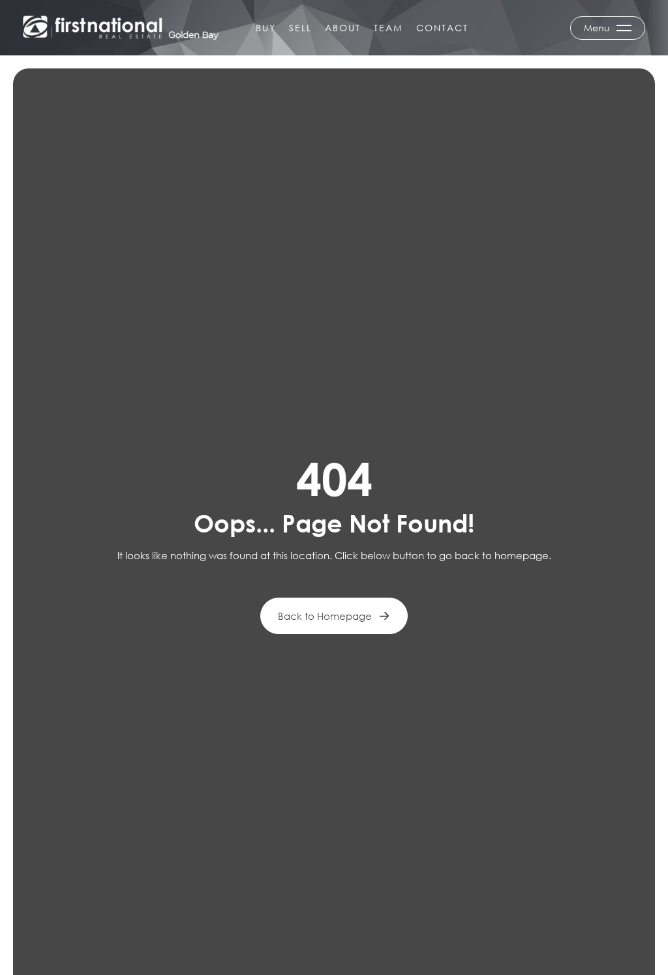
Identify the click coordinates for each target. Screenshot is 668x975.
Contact (442, 27)
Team (388, 27)
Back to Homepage (325, 616)
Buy (266, 27)
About (343, 27)
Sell (300, 27)
